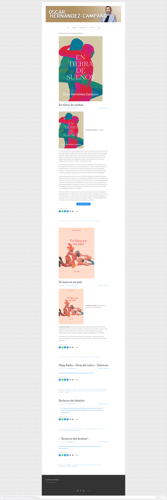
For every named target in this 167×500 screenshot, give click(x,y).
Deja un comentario (103, 108)
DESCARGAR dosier (83, 204)
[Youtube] (83, 490)
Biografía (74, 27)
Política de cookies (36, 497)
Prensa (92, 27)
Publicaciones (82, 27)
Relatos (68, 221)
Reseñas (67, 392)
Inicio (68, 27)
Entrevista (69, 390)
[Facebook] (78, 490)
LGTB (93, 221)
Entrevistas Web (71, 389)
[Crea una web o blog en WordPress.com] (83, 493)
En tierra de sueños (71, 104)
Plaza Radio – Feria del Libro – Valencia (83, 365)
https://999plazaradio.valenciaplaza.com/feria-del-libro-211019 (76, 373)
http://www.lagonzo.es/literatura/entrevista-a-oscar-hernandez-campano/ (82, 408)
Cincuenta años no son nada (93, 389)
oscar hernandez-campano (67, 430)
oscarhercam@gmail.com (51, 482)
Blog (99, 27)
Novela (92, 390)
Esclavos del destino (85, 221)
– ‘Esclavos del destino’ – (74, 438)
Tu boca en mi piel (70, 282)
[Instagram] (81, 490)
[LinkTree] (89, 490)
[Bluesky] (86, 490)
